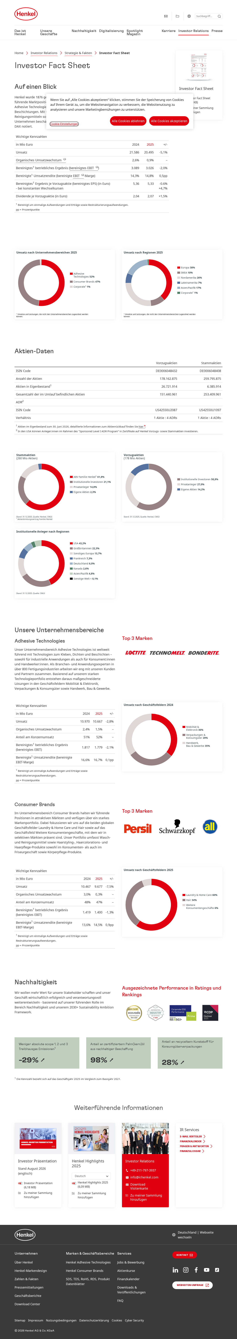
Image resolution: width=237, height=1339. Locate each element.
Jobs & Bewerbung (130, 1262)
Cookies (117, 1320)
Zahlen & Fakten (26, 1279)
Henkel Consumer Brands (84, 1271)
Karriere (169, 31)
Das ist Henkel (20, 32)
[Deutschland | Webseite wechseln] (189, 16)
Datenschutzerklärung (94, 1320)
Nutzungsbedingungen (61, 1320)
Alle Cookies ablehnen (128, 121)
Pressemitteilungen (29, 1287)
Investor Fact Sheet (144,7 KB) (197, 100)
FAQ (120, 1300)
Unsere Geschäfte (48, 32)
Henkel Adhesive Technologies (88, 1262)
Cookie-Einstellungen (64, 123)
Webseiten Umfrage (190, 1285)
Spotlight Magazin (135, 32)
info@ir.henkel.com (144, 1177)
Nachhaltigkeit (84, 31)
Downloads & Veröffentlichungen (131, 1289)
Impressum (35, 1320)
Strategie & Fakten (78, 53)
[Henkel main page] (26, 14)
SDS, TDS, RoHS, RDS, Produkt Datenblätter (88, 1281)
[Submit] (219, 16)
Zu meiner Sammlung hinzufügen (199, 110)
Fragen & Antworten (194, 1146)
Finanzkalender (190, 1141)
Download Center (27, 1304)
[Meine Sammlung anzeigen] (177, 16)
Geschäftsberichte (28, 1296)
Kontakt (182, 1255)
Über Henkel (24, 1262)
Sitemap (20, 1320)
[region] (119, 111)
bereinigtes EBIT (82, 168)
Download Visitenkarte (139, 1186)
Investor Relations (193, 31)
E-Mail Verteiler (191, 1136)
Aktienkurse (126, 1271)
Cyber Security (134, 1320)
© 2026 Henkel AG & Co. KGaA (34, 1330)
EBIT (76, 176)
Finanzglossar (190, 1151)
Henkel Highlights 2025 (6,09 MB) (93, 1184)
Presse (217, 31)
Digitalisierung (111, 31)
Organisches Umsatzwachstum (39, 160)
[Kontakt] (166, 16)
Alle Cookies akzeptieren (169, 121)
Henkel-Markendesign (31, 1271)
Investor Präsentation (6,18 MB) (38, 1185)
